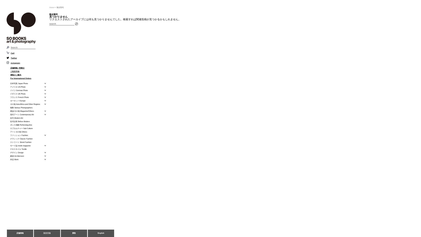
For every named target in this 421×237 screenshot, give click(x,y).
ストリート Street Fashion (20, 142)
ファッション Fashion (19, 135)
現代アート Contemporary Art (22, 115)
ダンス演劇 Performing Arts (21, 125)
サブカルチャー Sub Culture (21, 128)
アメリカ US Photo (17, 87)
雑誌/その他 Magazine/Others (22, 111)
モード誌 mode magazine (20, 146)
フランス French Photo (19, 97)
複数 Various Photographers (21, 108)
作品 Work (14, 159)
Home (51, 7)
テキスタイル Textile (18, 149)
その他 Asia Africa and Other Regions (25, 104)
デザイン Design (17, 153)
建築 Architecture (17, 156)
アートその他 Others (18, 132)
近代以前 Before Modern (20, 121)
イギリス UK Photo (17, 94)
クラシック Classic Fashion (21, 139)
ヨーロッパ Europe (17, 101)
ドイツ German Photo (19, 90)
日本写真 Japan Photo (19, 83)
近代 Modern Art (16, 118)
